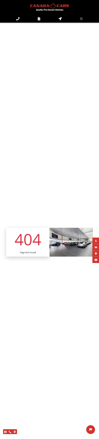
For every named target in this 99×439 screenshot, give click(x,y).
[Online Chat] (90, 429)
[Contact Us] (95, 259)
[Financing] (95, 240)
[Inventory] (95, 247)
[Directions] (95, 253)
